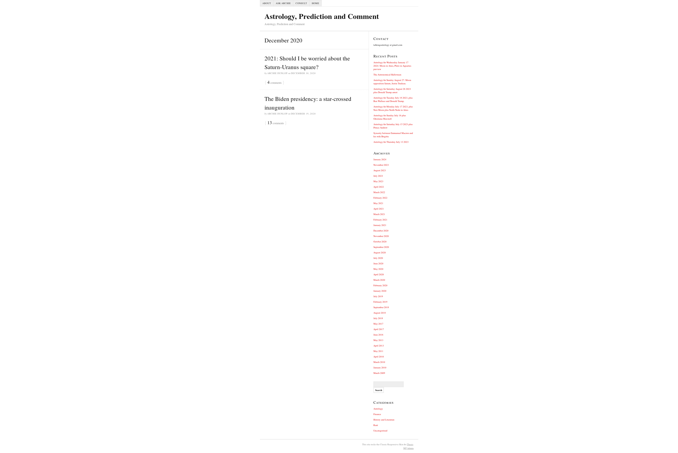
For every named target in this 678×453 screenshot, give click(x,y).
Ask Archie (283, 3)
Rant (375, 425)
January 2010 (379, 367)
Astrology (378, 408)
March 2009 (379, 373)
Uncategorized (380, 430)
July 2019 (378, 296)
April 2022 (378, 186)
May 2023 (378, 181)
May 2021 (378, 203)
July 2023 (378, 175)
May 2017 (378, 323)
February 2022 (380, 197)
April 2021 (378, 208)
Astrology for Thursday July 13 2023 (391, 141)
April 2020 (378, 274)
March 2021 (379, 214)
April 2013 (378, 345)
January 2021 (379, 225)
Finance (377, 414)
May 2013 (378, 340)
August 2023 (379, 170)
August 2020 (379, 252)
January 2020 (379, 290)
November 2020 (381, 236)
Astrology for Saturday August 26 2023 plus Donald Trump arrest (392, 90)
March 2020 (379, 279)
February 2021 (380, 219)
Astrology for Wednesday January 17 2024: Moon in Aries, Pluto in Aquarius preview (392, 66)
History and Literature (383, 419)
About (266, 3)
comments (274, 82)
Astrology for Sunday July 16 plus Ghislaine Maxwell (389, 117)
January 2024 (379, 159)
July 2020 (378, 258)
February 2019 (380, 301)
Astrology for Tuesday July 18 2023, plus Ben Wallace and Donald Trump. (393, 99)
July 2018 (378, 318)
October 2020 (379, 241)
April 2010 (378, 356)
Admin (408, 448)
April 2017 (378, 329)
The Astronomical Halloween (387, 74)
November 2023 (381, 164)
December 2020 (380, 230)
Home (315, 3)
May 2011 (378, 351)
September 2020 (381, 247)
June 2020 (378, 263)
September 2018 (381, 307)
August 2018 (379, 312)
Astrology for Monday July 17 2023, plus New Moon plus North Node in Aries (393, 108)
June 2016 (378, 334)
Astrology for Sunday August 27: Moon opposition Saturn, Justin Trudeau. (392, 81)
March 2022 (379, 192)
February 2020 (380, 285)
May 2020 (378, 268)
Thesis (410, 444)
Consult (301, 3)
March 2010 (379, 362)
